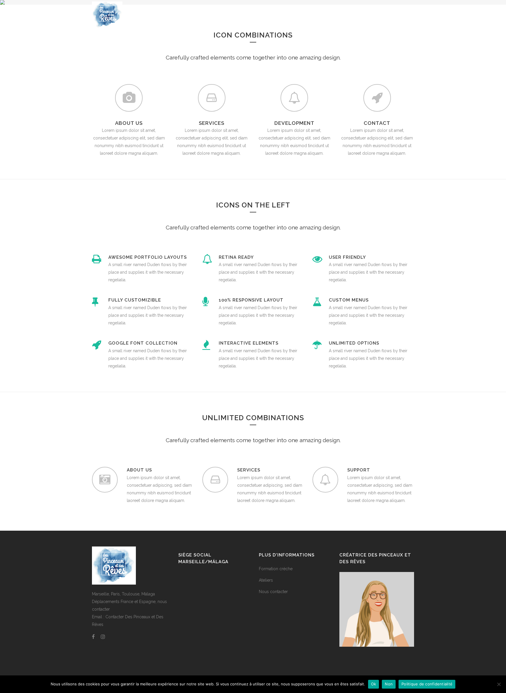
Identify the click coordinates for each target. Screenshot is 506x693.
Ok (373, 684)
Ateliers (266, 580)
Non (389, 684)
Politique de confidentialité (426, 684)
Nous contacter (273, 591)
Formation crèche (276, 568)
